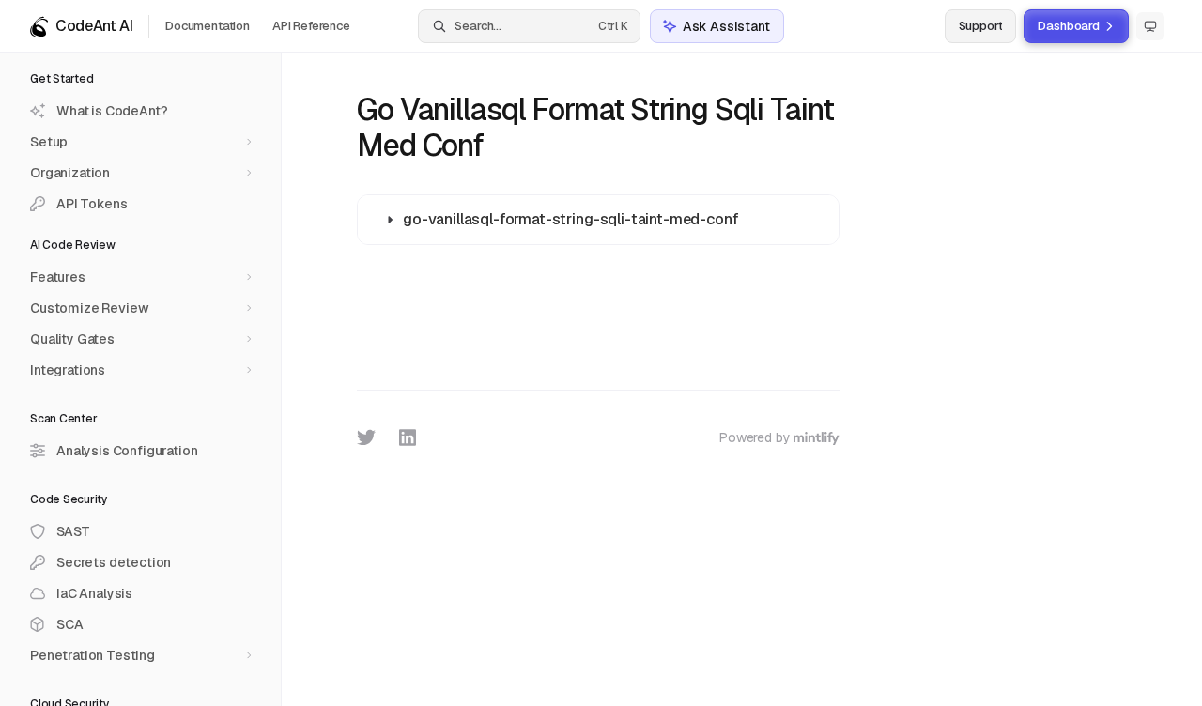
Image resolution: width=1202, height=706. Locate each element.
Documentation (207, 26)
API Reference (311, 26)
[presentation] (148, 379)
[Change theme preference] (1150, 26)
